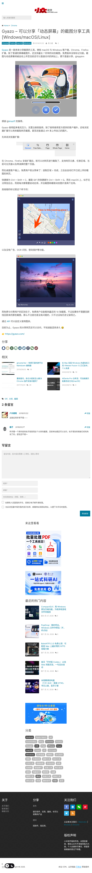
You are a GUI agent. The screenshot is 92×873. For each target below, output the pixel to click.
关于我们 (5, 806)
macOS (19, 43)
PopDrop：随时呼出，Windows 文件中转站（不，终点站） (53, 628)
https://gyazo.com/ (14, 334)
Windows (27, 43)
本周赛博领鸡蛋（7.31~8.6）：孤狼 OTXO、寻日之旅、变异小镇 (53, 683)
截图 (16, 399)
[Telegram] (72, 807)
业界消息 (40, 755)
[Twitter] (66, 813)
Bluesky (67, 824)
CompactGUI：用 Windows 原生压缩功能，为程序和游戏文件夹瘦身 (53, 609)
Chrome (5, 43)
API (8, 321)
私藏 (53, 772)
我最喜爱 (40, 763)
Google (29, 746)
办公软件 (59, 755)
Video (37, 750)
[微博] (85, 807)
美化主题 (29, 781)
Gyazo (5, 50)
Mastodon (82, 822)
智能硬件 (38, 768)
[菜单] (3, 3)
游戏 (28, 772)
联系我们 (5, 808)
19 (31, 369)
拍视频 (29, 768)
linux (59, 746)
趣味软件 (46, 781)
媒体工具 (46, 759)
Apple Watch (41, 737)
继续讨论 (5, 811)
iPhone (51, 746)
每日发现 (58, 768)
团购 (28, 759)
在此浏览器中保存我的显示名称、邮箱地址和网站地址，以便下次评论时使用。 (36, 507)
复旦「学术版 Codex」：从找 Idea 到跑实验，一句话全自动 (53, 665)
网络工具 (56, 776)
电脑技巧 (36, 772)
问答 (55, 781)
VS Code (52, 750)
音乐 (61, 781)
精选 (38, 776)
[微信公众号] (79, 807)
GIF (6, 399)
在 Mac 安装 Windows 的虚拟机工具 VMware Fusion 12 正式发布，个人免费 (76, 365)
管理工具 (29, 776)
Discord (76, 824)
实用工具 (29, 763)
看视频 (45, 772)
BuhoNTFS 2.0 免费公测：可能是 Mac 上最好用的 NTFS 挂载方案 (53, 646)
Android (29, 737)
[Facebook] (66, 807)
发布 (35, 806)
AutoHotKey (31, 741)
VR (44, 750)
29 (30, 385)
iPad (43, 746)
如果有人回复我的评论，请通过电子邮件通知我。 (25, 502)
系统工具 (46, 776)
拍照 (58, 763)
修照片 (50, 755)
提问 (35, 820)
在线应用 (36, 759)
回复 (88, 413)
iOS (36, 746)
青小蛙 (50, 43)
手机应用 (50, 763)
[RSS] (72, 813)
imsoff (12, 121)
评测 (38, 781)
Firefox (12, 43)
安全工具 (56, 759)
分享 (11, 399)
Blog (41, 741)
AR (50, 737)
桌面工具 (48, 768)
